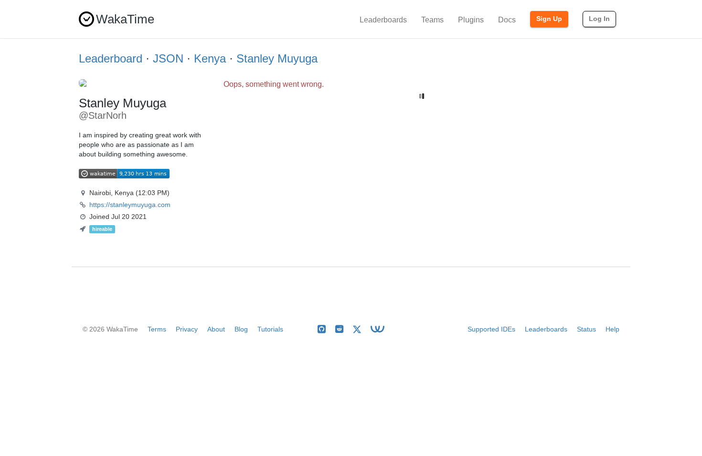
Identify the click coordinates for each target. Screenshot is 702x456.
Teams (432, 20)
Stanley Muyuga (277, 58)
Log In (599, 18)
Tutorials (270, 329)
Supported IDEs (491, 329)
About (216, 329)
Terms (157, 329)
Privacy (187, 329)
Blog (241, 329)
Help (612, 329)
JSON (168, 58)
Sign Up (549, 18)
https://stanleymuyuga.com (129, 204)
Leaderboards (383, 20)
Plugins (471, 20)
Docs (507, 20)
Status (586, 329)
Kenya (210, 58)
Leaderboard (110, 58)
